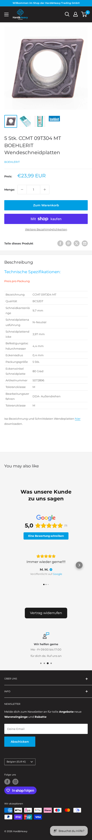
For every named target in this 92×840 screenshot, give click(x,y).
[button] (12, 565)
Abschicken (20, 742)
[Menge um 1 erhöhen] (44, 189)
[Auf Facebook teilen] (60, 243)
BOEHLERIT (12, 162)
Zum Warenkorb (46, 205)
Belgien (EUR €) (16, 761)
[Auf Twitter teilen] (77, 243)
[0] (84, 14)
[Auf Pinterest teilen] (68, 243)
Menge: (9, 189)
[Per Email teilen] (85, 243)
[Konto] (75, 14)
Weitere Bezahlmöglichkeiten (46, 229)
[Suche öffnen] (67, 14)
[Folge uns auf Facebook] (7, 782)
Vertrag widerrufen (46, 613)
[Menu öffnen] (6, 14)
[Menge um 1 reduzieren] (22, 189)
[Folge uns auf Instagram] (15, 782)
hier (77, 418)
